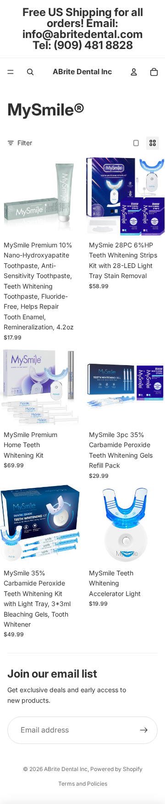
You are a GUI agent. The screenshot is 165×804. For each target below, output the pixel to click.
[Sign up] (144, 730)
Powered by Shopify (116, 769)
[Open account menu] (134, 72)
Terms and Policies (82, 783)
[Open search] (30, 72)
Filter (24, 143)
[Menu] (10, 71)
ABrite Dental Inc (66, 769)
